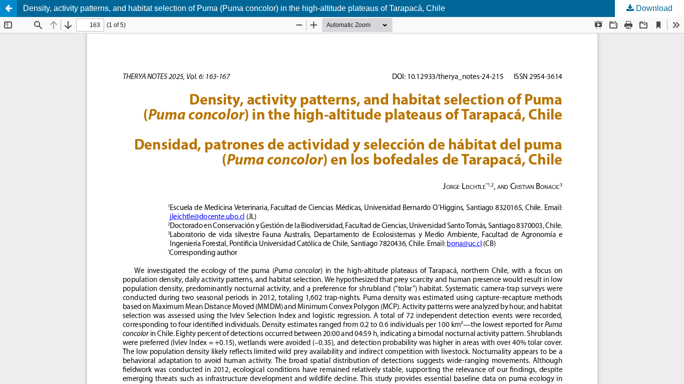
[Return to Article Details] (8, 8)
